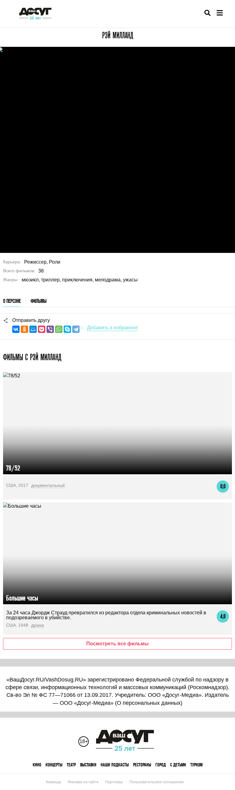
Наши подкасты (115, 764)
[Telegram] (76, 329)
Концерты (54, 764)
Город (160, 764)
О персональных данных (149, 703)
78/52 (13, 468)
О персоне (12, 301)
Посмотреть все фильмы (117, 643)
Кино (37, 764)
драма (37, 625)
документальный (48, 485)
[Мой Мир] (33, 329)
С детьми (178, 764)
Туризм (196, 764)
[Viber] (50, 329)
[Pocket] (41, 329)
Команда (53, 782)
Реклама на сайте (83, 782)
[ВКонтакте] (16, 329)
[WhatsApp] (58, 329)
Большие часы (22, 598)
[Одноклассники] (24, 329)
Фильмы (39, 301)
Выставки (88, 764)
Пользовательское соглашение (156, 782)
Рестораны (142, 764)
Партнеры (114, 782)
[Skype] (67, 329)
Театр (71, 764)
